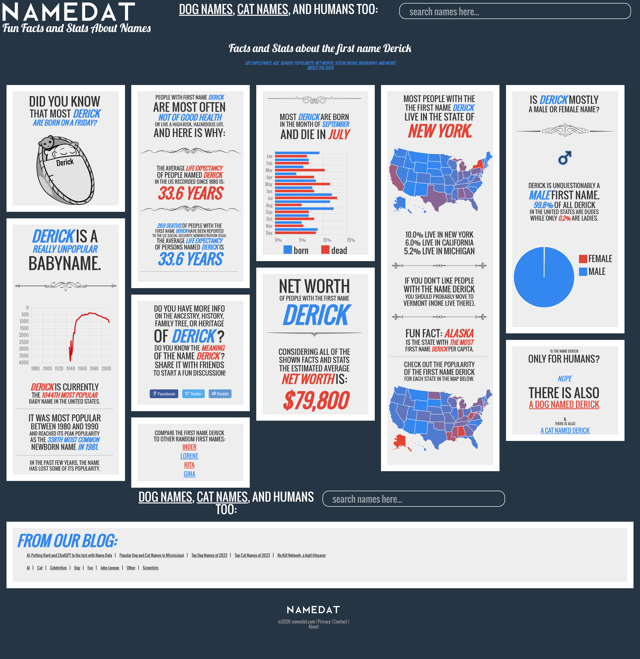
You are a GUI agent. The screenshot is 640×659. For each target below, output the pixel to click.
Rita (189, 464)
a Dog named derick (564, 404)
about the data (320, 68)
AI (28, 568)
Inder (189, 446)
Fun (90, 568)
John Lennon (109, 568)
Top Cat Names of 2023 (252, 555)
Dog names (206, 8)
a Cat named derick (565, 430)
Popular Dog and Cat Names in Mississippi (152, 555)
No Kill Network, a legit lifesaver (302, 555)
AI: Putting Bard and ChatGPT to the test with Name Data (69, 555)
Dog (77, 568)
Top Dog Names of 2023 (209, 555)
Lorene (189, 455)
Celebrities (58, 568)
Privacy (324, 621)
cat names (262, 8)
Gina (189, 473)
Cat (39, 568)
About (313, 626)
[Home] (313, 611)
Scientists (150, 568)
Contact (340, 621)
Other (131, 568)
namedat (299, 621)
